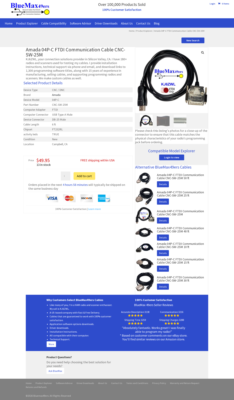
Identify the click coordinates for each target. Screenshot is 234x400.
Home (9, 23)
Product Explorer (27, 23)
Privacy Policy (159, 383)
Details (163, 184)
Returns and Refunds (36, 387)
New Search (192, 40)
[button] (203, 52)
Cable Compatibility (53, 23)
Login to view (171, 157)
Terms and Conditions (137, 383)
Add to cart (84, 176)
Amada (56, 95)
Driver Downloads (106, 23)
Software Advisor (80, 23)
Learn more (94, 208)
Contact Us (143, 23)
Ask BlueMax (55, 370)
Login (212, 4)
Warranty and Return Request (184, 383)
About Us (127, 23)
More (51, 344)
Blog (157, 23)
